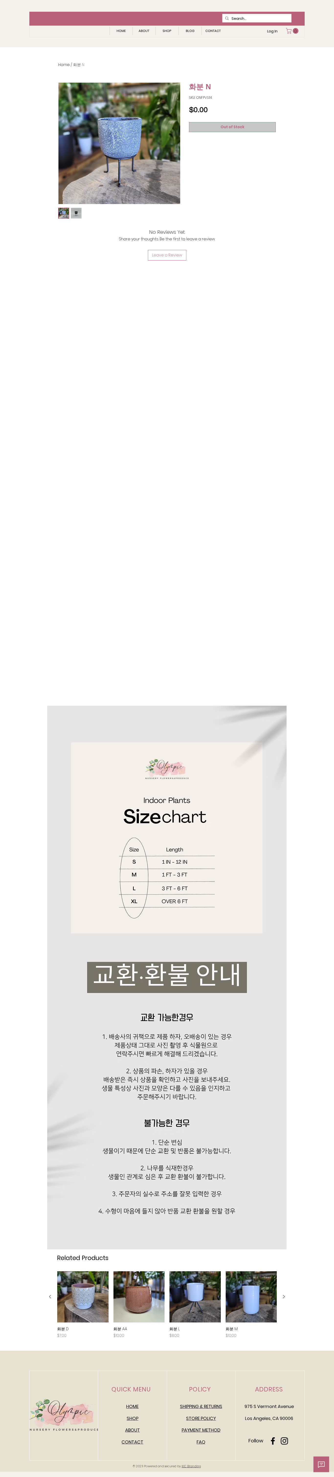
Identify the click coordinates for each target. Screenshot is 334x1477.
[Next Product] (284, 1297)
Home (64, 65)
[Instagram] (284, 1441)
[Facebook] (273, 1441)
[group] (167, 1305)
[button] (293, 31)
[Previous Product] (50, 1297)
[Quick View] (83, 1296)
